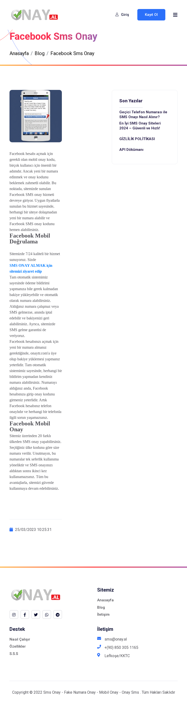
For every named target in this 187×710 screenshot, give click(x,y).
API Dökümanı (131, 149)
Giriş (124, 14)
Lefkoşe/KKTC (117, 655)
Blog (40, 53)
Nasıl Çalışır (19, 639)
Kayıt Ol (151, 14)
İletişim (103, 614)
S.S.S (13, 654)
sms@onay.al (115, 639)
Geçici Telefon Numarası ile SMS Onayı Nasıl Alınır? (143, 114)
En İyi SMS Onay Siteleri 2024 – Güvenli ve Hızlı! (140, 125)
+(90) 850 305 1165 (121, 647)
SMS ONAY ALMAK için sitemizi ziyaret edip (30, 268)
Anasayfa (19, 53)
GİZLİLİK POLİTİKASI (137, 139)
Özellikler (17, 646)
